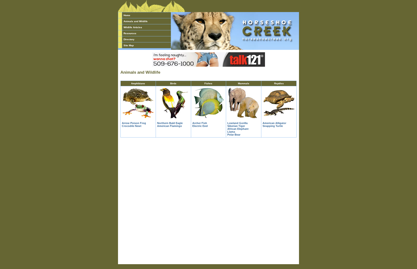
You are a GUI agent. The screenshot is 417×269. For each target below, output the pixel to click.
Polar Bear (233, 134)
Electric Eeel (200, 126)
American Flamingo (169, 126)
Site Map (129, 45)
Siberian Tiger (236, 126)
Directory (129, 39)
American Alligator (274, 123)
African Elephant (238, 128)
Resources (130, 33)
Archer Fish (199, 123)
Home (127, 15)
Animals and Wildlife (136, 21)
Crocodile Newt (131, 126)
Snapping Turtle (273, 126)
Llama (231, 131)
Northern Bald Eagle (170, 123)
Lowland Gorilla (237, 123)
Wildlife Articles (133, 27)
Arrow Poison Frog (134, 123)
